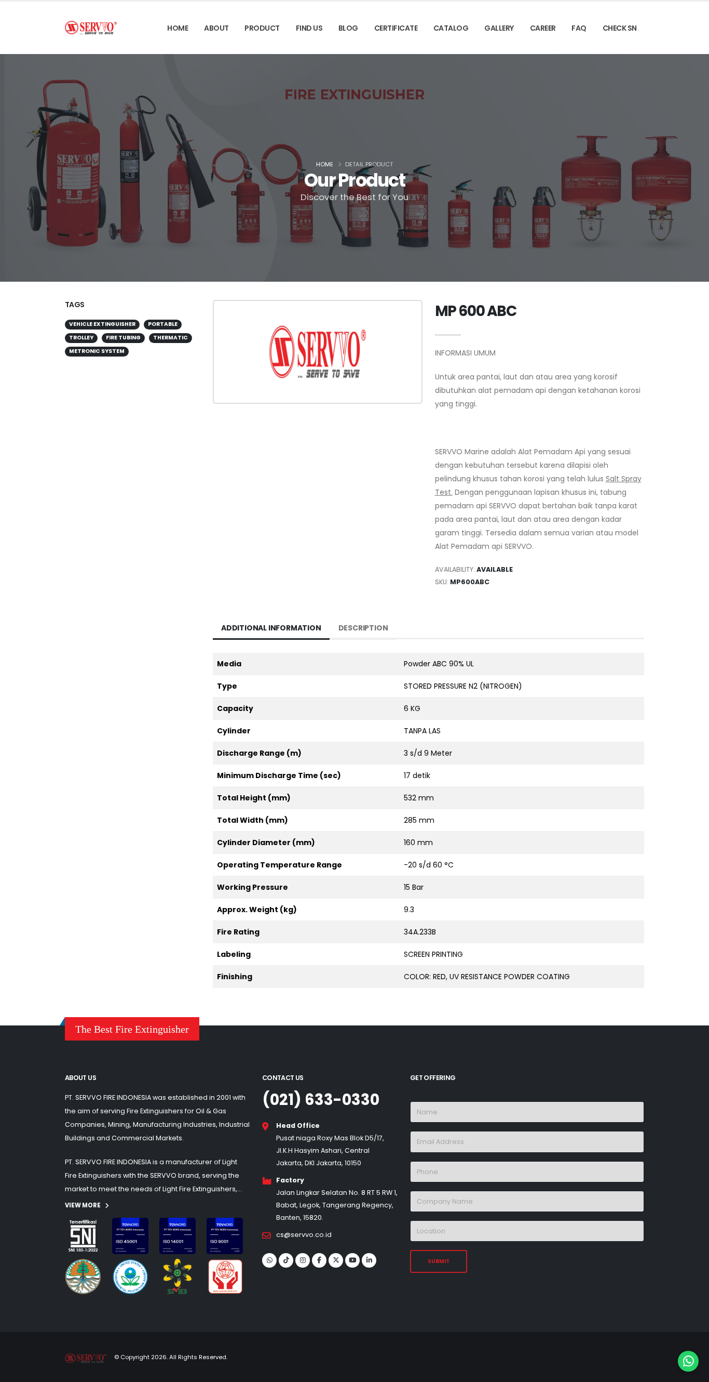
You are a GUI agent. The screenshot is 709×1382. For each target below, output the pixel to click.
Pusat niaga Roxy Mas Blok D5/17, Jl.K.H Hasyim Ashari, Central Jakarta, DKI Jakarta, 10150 (330, 1150)
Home (177, 28)
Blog (348, 28)
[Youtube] (352, 1260)
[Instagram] (302, 1260)
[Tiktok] (286, 1260)
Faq (579, 28)
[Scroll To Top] (18, 1370)
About (216, 28)
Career (543, 28)
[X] (336, 1260)
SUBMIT (438, 1261)
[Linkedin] (369, 1260)
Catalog (451, 28)
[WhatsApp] (269, 1260)
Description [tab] (363, 628)
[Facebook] (319, 1260)
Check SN (620, 28)
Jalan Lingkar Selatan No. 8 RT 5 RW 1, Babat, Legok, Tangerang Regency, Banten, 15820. (337, 1205)
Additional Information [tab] (271, 628)
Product (262, 28)
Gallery (499, 28)
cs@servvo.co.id (304, 1234)
